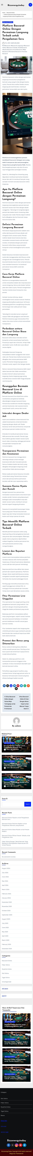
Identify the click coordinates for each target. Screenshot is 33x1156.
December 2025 (7, 902)
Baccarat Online (7, 22)
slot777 (4, 996)
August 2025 (6, 919)
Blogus (12, 1153)
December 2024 (7, 948)
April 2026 (5, 885)
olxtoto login (4, 1132)
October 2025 (6, 910)
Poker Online (6, 965)
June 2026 (5, 877)
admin (9, 43)
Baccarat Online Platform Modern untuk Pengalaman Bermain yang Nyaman (15, 765)
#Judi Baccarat (22, 47)
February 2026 (6, 894)
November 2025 (7, 906)
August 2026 (6, 868)
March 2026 (5, 889)
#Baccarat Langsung (17, 45)
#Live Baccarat (17, 49)
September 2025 (7, 915)
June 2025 (5, 927)
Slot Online (5, 973)
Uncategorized (6, 982)
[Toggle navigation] (2, 5)
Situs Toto (4, 1120)
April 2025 (5, 936)
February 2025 (6, 944)
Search (5, 799)
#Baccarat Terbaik (11, 47)
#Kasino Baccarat (7, 49)
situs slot (3, 1126)
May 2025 (5, 932)
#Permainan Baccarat (14, 51)
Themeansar (19, 1153)
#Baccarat (7, 45)
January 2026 (6, 898)
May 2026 (5, 881)
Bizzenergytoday (16, 5)
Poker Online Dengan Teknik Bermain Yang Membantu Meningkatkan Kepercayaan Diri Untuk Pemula (15, 843)
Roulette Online (7, 969)
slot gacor (5, 988)
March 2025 (5, 940)
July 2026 (5, 872)
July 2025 (5, 923)
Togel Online (6, 977)
